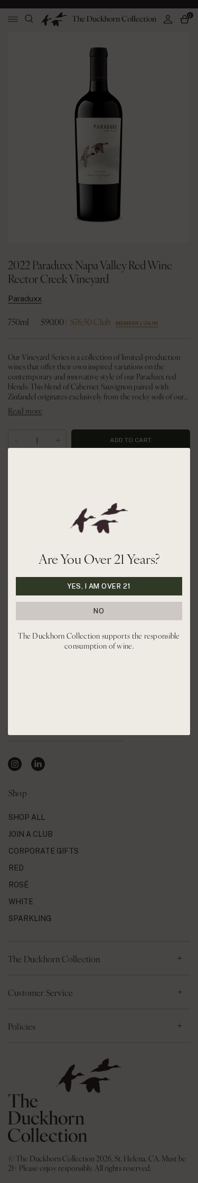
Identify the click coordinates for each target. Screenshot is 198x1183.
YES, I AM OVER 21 (99, 586)
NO (98, 611)
